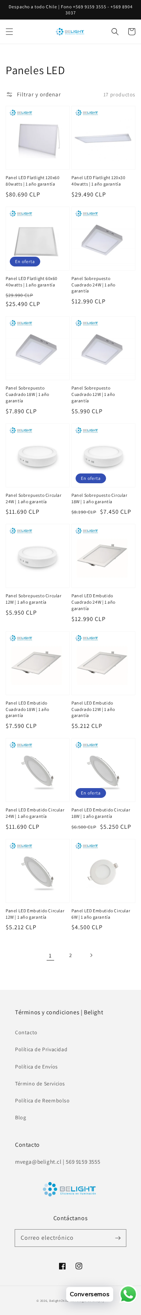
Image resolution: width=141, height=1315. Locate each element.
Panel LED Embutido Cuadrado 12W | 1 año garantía (93, 709)
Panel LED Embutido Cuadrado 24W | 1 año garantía (93, 602)
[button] (9, 31)
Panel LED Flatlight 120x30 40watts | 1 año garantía (98, 181)
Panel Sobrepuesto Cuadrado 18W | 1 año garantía (27, 394)
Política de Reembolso (42, 1100)
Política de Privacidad (41, 1049)
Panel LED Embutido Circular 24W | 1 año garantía (35, 813)
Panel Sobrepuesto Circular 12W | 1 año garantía (34, 599)
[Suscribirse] (117, 1238)
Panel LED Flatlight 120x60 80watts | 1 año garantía (33, 181)
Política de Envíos (36, 1066)
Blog (20, 1117)
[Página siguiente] (91, 955)
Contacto (26, 1032)
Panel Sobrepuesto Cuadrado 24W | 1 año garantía (93, 284)
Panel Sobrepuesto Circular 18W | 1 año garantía (99, 498)
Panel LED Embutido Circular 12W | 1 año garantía (35, 914)
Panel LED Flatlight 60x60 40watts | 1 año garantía (32, 281)
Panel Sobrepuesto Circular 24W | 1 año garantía (34, 498)
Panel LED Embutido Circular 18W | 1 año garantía (100, 813)
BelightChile (58, 1300)
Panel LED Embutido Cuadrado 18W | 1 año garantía (27, 709)
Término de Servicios (40, 1083)
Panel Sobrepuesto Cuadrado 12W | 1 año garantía (93, 394)
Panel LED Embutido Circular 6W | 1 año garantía (100, 914)
